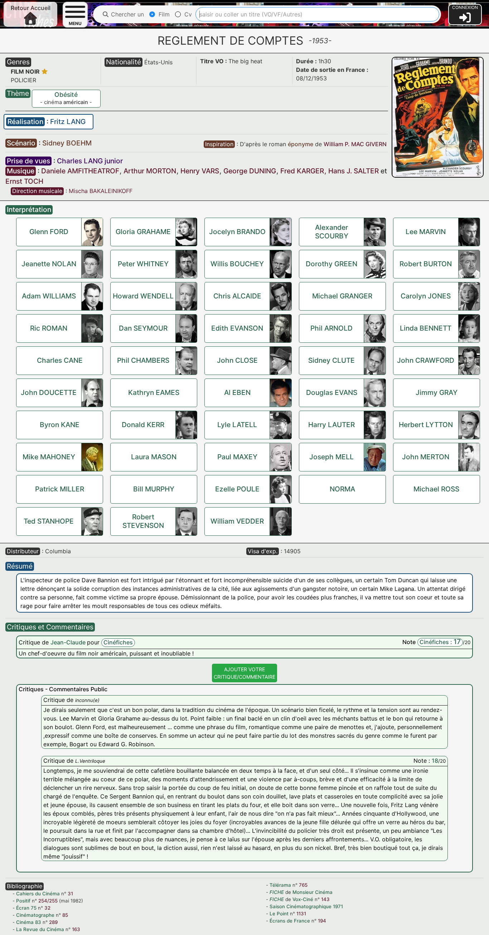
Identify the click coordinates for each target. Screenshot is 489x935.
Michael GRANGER (342, 296)
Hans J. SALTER (353, 171)
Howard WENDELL (143, 296)
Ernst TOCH (24, 181)
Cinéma (25, 922)
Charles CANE (60, 360)
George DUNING (249, 171)
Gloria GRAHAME (143, 231)
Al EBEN (237, 392)
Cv (187, 14)
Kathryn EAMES (153, 392)
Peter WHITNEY (143, 263)
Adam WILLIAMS (49, 296)
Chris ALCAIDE (237, 296)
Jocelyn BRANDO (237, 231)
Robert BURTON (426, 263)
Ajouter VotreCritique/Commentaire (244, 673)
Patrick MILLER (59, 489)
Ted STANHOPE (49, 521)
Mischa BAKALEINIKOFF (100, 190)
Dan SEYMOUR (143, 328)
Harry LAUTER (331, 424)
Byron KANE (59, 424)
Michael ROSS (436, 489)
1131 (301, 913)
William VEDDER (237, 521)
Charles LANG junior (90, 161)
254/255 (48, 901)
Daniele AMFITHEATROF (80, 171)
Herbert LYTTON (426, 424)
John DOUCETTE (49, 392)
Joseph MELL (331, 456)
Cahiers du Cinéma (38, 893)
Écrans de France (290, 921)
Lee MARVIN (426, 231)
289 (53, 922)
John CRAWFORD (425, 360)
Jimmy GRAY (436, 392)
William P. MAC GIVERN (355, 144)
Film (163, 14)
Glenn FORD (48, 231)
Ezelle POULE (237, 489)
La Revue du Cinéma (40, 929)
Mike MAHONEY (49, 456)
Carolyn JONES (426, 296)
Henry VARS (199, 171)
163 (76, 929)
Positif (23, 901)
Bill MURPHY (153, 489)
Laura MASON (153, 456)
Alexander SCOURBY (331, 231)
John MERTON (425, 456)
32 (47, 908)
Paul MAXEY (237, 456)
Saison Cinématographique (300, 906)
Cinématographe (35, 915)
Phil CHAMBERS (143, 360)
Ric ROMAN (48, 328)
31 (70, 893)
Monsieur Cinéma (312, 892)
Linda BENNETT (425, 328)
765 (303, 885)
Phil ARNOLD (331, 328)
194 (322, 921)
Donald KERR (143, 424)
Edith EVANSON (237, 328)
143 (325, 899)
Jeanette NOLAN (48, 263)
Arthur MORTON (150, 171)
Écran (22, 908)
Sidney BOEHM (67, 143)
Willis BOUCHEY (237, 263)
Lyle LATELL (237, 424)
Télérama (280, 885)
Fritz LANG (68, 121)
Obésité (66, 94)
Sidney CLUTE (331, 360)
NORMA (342, 489)
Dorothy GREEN (331, 263)
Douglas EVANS (331, 392)
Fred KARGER (302, 171)
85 (65, 915)
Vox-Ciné (302, 899)
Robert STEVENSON (143, 521)
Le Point (279, 913)
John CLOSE (237, 360)
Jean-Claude (68, 642)
